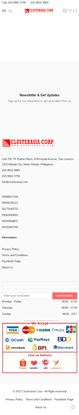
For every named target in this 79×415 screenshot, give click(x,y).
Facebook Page (11, 261)
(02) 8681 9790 (11, 176)
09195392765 (10, 227)
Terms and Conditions (15, 255)
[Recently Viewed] (73, 408)
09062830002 (10, 215)
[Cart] (65, 11)
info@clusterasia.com (15, 181)
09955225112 (10, 202)
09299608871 (10, 221)
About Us (7, 267)
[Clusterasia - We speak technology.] (39, 11)
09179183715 (10, 208)
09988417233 (10, 196)
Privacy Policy (10, 249)
